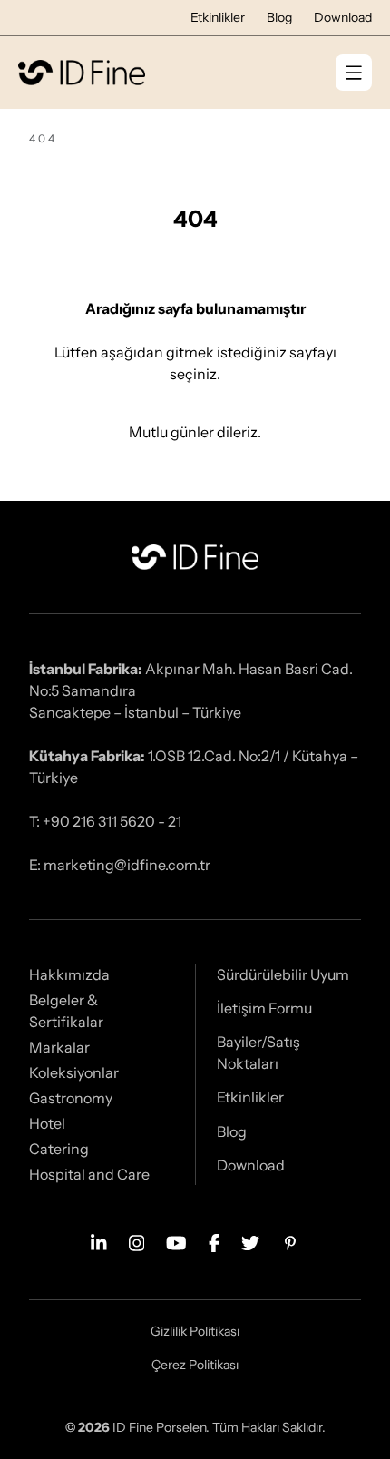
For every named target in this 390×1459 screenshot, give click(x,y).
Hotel (47, 1123)
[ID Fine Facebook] (214, 1242)
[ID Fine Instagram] (137, 1242)
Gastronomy (70, 1098)
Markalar (59, 1047)
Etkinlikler (217, 17)
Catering (59, 1149)
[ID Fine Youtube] (176, 1242)
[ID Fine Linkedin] (99, 1242)
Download (343, 17)
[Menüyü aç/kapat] (354, 72)
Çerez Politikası (195, 1364)
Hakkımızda (69, 974)
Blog (279, 17)
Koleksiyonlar (74, 1072)
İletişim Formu (264, 1008)
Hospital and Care (89, 1174)
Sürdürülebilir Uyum (283, 974)
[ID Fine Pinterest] (290, 1242)
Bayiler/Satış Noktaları (258, 1052)
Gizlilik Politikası (195, 1331)
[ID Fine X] (250, 1242)
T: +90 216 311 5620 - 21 (105, 821)
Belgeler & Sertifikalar (66, 1011)
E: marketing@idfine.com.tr (119, 865)
